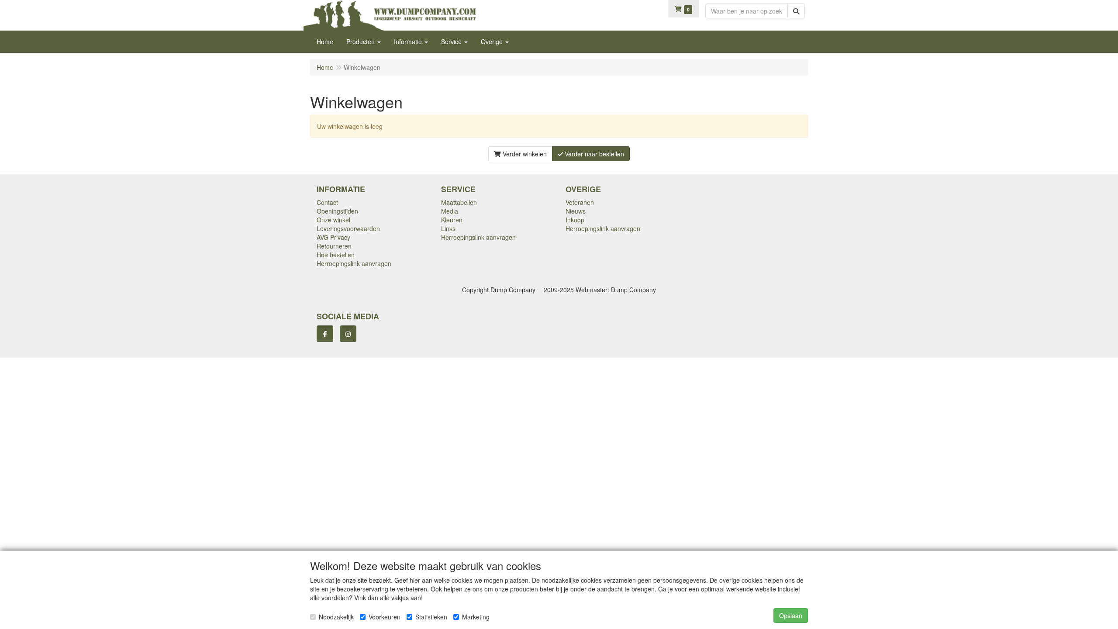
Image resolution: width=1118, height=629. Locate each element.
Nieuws (576, 211)
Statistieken (431, 616)
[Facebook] (325, 333)
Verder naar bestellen (593, 153)
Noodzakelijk (336, 616)
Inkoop (575, 219)
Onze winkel (333, 219)
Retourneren (334, 246)
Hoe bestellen (336, 254)
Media (449, 211)
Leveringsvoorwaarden (348, 228)
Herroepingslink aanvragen (354, 263)
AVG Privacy (333, 237)
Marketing (476, 616)
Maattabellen (459, 202)
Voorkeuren (384, 616)
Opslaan (790, 615)
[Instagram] (348, 333)
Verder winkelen (524, 153)
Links (448, 228)
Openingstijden (337, 211)
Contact (327, 202)
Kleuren (451, 219)
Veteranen (580, 202)
